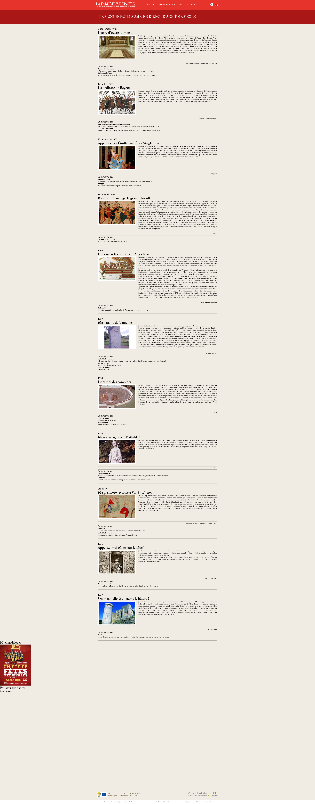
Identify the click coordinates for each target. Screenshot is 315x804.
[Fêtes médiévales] (15, 685)
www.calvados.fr (206, 802)
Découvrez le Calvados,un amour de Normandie (197, 794)
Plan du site (133, 795)
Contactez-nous (123, 795)
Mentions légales (112, 795)
